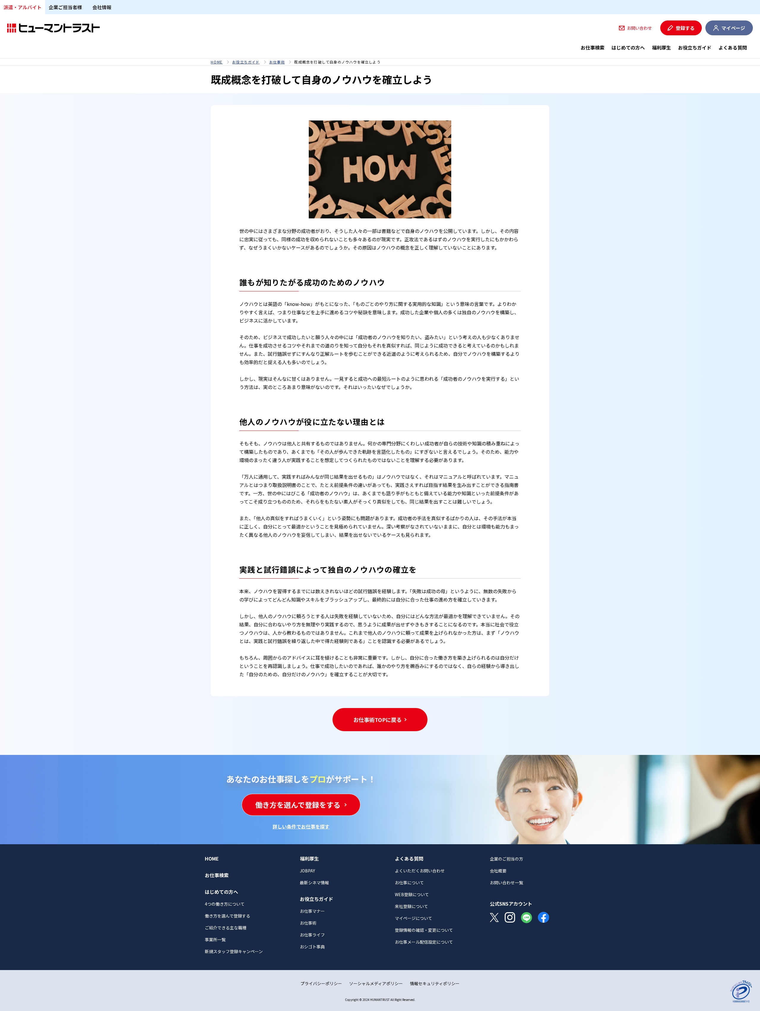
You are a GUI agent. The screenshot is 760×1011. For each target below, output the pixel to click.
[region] (380, 62)
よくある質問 (732, 47)
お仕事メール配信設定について (424, 942)
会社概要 (498, 871)
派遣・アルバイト (23, 7)
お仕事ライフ (312, 935)
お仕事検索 (592, 47)
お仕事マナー (312, 911)
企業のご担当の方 (506, 859)
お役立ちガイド (694, 47)
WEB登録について (412, 894)
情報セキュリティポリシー (435, 983)
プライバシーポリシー (321, 983)
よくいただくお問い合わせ (420, 871)
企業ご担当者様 (65, 7)
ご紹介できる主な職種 (225, 928)
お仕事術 (277, 62)
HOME (217, 62)
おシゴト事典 (312, 947)
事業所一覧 (215, 939)
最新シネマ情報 (314, 882)
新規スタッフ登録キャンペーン (234, 951)
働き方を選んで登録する (227, 916)
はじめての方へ (628, 47)
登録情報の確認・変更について (424, 930)
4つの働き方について (225, 904)
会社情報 (101, 7)
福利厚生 (661, 47)
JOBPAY (307, 871)
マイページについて (413, 918)
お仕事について (409, 882)
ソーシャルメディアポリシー (376, 983)
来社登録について (411, 906)
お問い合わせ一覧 (506, 882)
